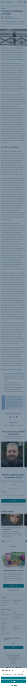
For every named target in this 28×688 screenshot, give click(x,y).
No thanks (13, 681)
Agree (13, 678)
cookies (6, 671)
